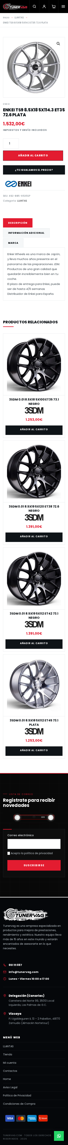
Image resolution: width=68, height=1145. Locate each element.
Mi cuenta (9, 1063)
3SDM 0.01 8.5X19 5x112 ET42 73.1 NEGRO (34, 615)
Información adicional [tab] (26, 232)
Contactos (10, 1071)
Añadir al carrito (33, 155)
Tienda (7, 1054)
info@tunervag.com (23, 972)
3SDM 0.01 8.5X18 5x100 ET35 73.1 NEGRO (34, 401)
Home (7, 1079)
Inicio (6, 17)
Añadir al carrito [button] (34, 429)
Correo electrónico (20, 835)
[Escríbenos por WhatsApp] (59, 1136)
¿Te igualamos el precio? (34, 170)
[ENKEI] (18, 184)
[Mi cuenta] (44, 6)
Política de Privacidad (17, 1095)
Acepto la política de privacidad (31, 853)
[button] (58, 43)
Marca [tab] (13, 243)
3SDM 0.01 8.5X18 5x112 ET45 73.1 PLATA (34, 722)
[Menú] (63, 6)
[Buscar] (34, 6)
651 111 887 (15, 965)
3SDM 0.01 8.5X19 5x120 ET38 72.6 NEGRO (34, 508)
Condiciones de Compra (19, 1104)
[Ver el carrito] (53, 6)
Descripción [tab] (17, 222)
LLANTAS (19, 17)
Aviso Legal (10, 1087)
